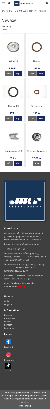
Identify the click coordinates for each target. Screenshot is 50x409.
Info (9, 73)
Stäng (28, 405)
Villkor (7, 301)
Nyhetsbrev (9, 318)
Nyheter (8, 315)
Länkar (7, 321)
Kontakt (8, 324)
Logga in (8, 304)
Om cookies (9, 328)
